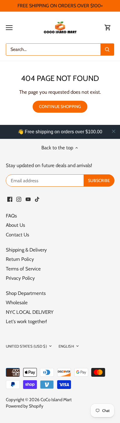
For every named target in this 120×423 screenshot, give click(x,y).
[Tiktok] (37, 199)
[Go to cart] (107, 28)
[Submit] (107, 49)
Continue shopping (60, 106)
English (66, 346)
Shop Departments (26, 293)
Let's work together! (26, 321)
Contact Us (17, 235)
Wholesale (17, 302)
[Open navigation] (9, 27)
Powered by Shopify (24, 406)
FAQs (11, 216)
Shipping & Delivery (26, 250)
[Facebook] (9, 199)
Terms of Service (23, 269)
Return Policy (20, 259)
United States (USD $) (26, 346)
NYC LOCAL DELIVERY (30, 312)
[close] (113, 131)
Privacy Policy (20, 278)
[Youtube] (28, 199)
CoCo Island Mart (56, 399)
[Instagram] (18, 199)
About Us (15, 225)
